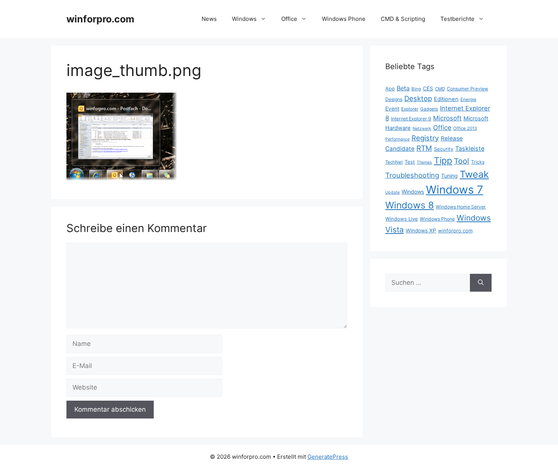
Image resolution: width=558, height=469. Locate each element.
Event (392, 109)
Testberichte (457, 18)
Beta (403, 88)
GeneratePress (327, 456)
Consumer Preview (467, 89)
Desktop (418, 98)
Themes (424, 162)
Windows (244, 18)
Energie (468, 99)
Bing (416, 89)
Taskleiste (469, 148)
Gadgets (429, 109)
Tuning (449, 175)
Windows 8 (409, 205)
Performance (397, 139)
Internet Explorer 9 (411, 119)
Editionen (446, 99)
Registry (425, 138)
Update (392, 192)
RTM (424, 148)
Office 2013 (465, 128)
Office (289, 18)
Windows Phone (344, 18)
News (209, 18)
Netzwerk (422, 128)
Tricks (477, 162)
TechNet (394, 162)
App (390, 88)
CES (428, 88)
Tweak (474, 174)
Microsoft (447, 118)
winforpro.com (100, 19)
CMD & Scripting (403, 18)
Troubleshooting (412, 175)
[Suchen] (481, 283)
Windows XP (421, 230)
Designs (393, 99)
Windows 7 (454, 189)
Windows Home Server (461, 207)
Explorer (409, 109)
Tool (461, 161)
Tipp (443, 160)
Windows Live (401, 219)
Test (410, 162)
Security (443, 149)
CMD (440, 89)
